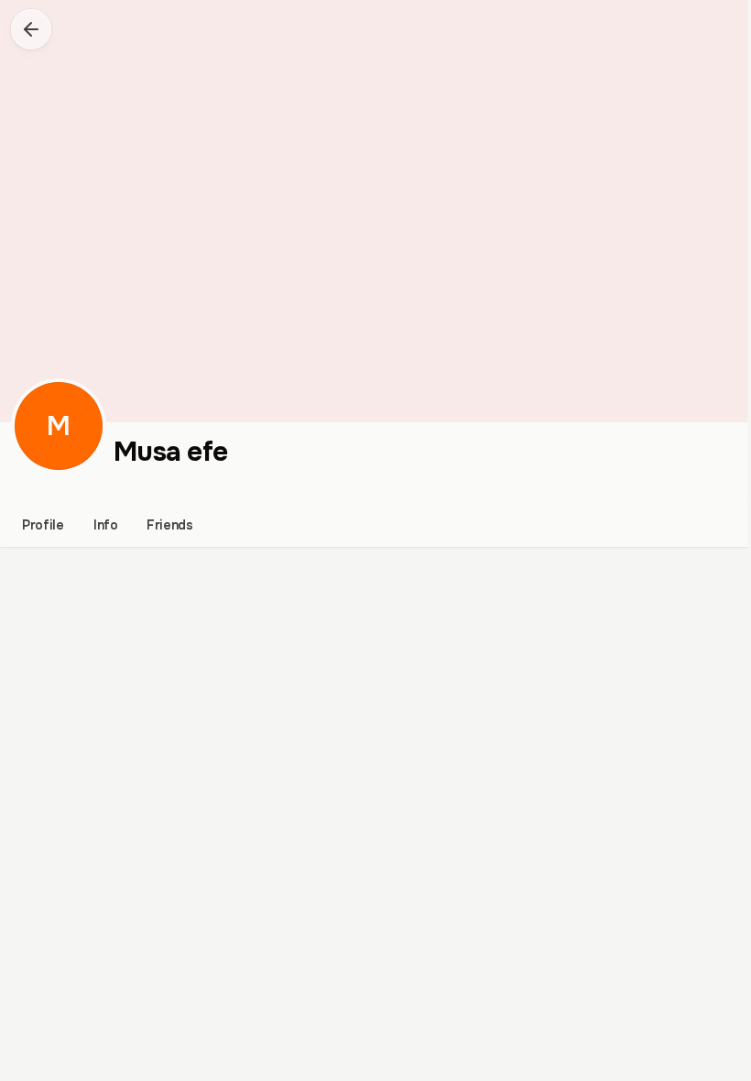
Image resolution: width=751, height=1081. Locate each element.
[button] (31, 29)
